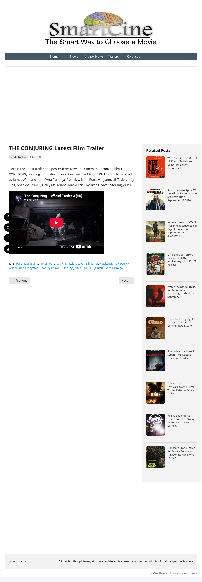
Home (54, 56)
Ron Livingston (28, 268)
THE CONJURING (93, 268)
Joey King (62, 263)
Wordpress (190, 573)
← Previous (19, 280)
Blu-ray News (93, 56)
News (74, 56)
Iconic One (152, 573)
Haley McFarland (27, 263)
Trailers (113, 56)
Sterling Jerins (72, 268)
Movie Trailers (18, 157)
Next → (126, 280)
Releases (133, 56)
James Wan (47, 263)
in (8, 238)
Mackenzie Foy (109, 263)
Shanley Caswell (50, 268)
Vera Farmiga (114, 268)
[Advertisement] (101, 100)
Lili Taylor (92, 263)
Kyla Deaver (77, 263)
